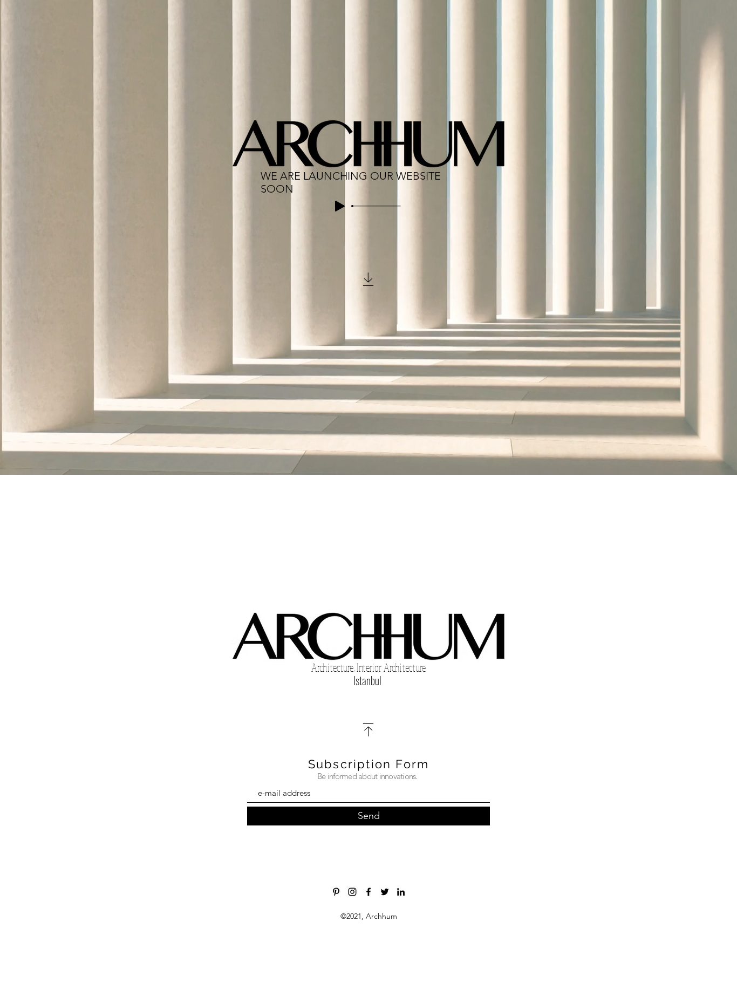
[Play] (340, 206)
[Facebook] (368, 891)
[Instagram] (352, 891)
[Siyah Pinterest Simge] (336, 891)
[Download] (368, 279)
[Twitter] (384, 891)
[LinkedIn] (400, 891)
